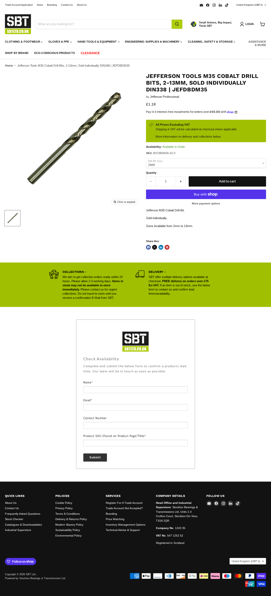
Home (9, 65)
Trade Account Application (19, 5)
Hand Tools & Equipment (97, 41)
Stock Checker (14, 519)
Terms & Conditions (67, 513)
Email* (87, 400)
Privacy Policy (64, 508)
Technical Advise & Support (123, 530)
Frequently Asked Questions (22, 513)
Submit (95, 457)
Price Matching (115, 519)
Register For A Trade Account (124, 502)
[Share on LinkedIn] (161, 247)
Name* (88, 382)
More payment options (206, 203)
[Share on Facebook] (148, 247)
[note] (135, 372)
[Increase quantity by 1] (181, 181)
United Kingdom (249, 5)
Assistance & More (257, 43)
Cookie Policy (63, 502)
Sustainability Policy (67, 530)
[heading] (135, 359)
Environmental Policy (68, 535)
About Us (82, 5)
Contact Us (67, 5)
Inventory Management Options (125, 524)
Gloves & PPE (59, 41)
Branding (52, 5)
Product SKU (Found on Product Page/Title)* (114, 436)
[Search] (177, 24)
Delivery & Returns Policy (71, 519)
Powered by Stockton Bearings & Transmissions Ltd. (35, 578)
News (40, 5)
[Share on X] (154, 247)
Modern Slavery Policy (69, 524)
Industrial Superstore (18, 530)
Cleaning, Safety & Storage (211, 41)
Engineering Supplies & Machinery (152, 41)
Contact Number (95, 418)
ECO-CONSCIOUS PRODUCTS (54, 53)
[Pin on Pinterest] (167, 247)
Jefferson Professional (164, 96)
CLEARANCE (90, 53)
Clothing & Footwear (23, 41)
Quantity (151, 172)
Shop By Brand (16, 53)
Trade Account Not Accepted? (124, 508)
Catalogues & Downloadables (23, 524)
